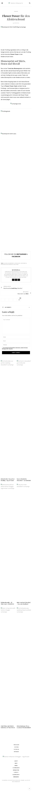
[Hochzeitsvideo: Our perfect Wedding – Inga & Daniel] (8, 418)
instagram (16, 744)
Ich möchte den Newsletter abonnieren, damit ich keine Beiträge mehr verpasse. (15, 348)
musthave (16, 264)
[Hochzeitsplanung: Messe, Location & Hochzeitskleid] (24, 665)
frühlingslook (4, 264)
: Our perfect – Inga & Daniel (7, 479)
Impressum (16, 776)
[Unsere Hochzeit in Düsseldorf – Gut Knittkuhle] (24, 418)
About (16, 761)
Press (16, 765)
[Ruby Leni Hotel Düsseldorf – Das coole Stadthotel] (24, 542)
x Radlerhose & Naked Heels (8, 726)
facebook (16, 749)
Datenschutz (16, 774)
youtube (16, 747)
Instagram (21, 254)
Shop (16, 763)
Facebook (16, 256)
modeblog (10, 264)
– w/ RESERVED (7, 603)
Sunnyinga (16, 23)
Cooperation (16, 767)
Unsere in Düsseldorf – (24, 479)
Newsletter (16, 770)
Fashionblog (24, 263)
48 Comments (8, 307)
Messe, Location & (24, 726)
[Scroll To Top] (29, 788)
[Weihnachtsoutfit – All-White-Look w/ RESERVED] (8, 542)
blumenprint (11, 263)
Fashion (16, 11)
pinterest (16, 751)
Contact (16, 772)
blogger (6, 263)
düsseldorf (17, 263)
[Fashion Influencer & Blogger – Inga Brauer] (16, 3)
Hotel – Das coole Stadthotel (23, 603)
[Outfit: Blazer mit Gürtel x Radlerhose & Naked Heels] (8, 665)
